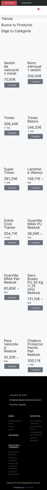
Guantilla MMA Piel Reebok (11, 278)
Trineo (9, 118)
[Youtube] (41, 3)
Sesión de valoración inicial (11, 68)
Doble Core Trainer (9, 224)
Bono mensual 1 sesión (34, 66)
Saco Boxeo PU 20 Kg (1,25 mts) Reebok (35, 284)
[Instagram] (36, 3)
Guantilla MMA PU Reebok (34, 224)
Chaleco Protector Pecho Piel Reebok (35, 348)
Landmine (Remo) (35, 171)
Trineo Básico (32, 119)
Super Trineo (9, 171)
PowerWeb (29, 487)
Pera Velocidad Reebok (11, 346)
